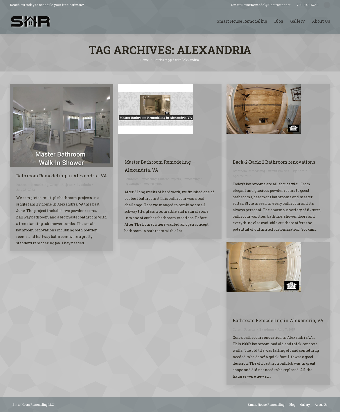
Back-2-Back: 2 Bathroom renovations (274, 162)
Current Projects (61, 185)
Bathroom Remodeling (32, 185)
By (83, 185)
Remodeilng (191, 179)
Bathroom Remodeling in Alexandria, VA (61, 176)
